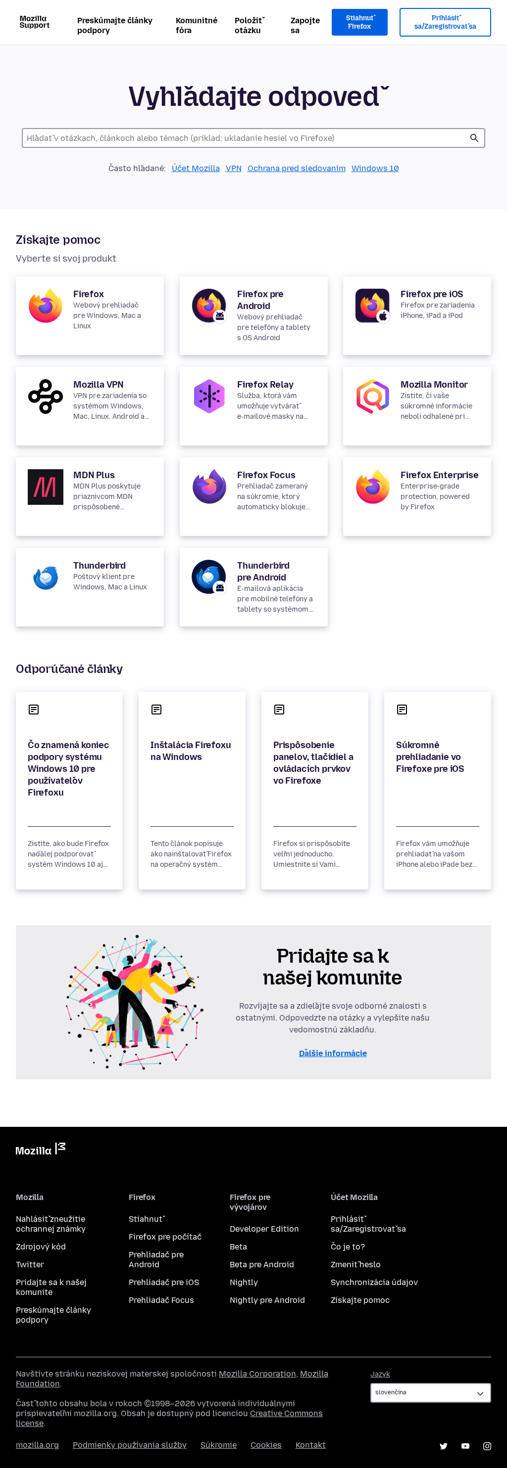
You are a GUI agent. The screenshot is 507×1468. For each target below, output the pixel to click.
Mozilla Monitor (434, 384)
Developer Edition (264, 1229)
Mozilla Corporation (257, 1374)
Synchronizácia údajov (374, 1282)
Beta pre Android (262, 1264)
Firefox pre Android (260, 300)
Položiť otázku (248, 25)
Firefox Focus (266, 475)
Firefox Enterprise (440, 475)
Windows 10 (375, 168)
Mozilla (40, 1150)
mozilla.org (37, 1445)
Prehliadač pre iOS (164, 1282)
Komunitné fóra (196, 25)
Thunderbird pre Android (263, 571)
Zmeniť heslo (356, 1264)
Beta (238, 1246)
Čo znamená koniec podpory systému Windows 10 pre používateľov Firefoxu (68, 769)
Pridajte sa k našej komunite (51, 1287)
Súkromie (219, 1445)
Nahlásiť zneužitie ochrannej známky (51, 1224)
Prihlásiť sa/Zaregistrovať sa (445, 22)
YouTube (465, 1446)
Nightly (244, 1282)
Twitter (30, 1264)
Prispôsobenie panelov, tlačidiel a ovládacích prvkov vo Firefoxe (313, 763)
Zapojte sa (305, 25)
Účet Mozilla (196, 168)
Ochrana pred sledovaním (297, 168)
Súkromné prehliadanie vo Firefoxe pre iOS (430, 757)
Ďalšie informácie (333, 1053)
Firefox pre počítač (165, 1237)
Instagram (487, 1446)
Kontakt (311, 1445)
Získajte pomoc (360, 1300)
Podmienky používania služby (130, 1445)
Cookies (266, 1445)
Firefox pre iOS (432, 294)
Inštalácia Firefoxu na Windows (191, 751)
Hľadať (474, 138)
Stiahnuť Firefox (359, 22)
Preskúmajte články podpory (114, 25)
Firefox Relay (265, 384)
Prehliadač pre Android (156, 1259)
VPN (234, 168)
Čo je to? (348, 1246)
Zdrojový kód (41, 1246)
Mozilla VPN (98, 384)
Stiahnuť (145, 1219)
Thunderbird (99, 565)
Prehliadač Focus (161, 1300)
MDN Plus (94, 475)
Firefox (88, 294)
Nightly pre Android (267, 1300)
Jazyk (380, 1374)
